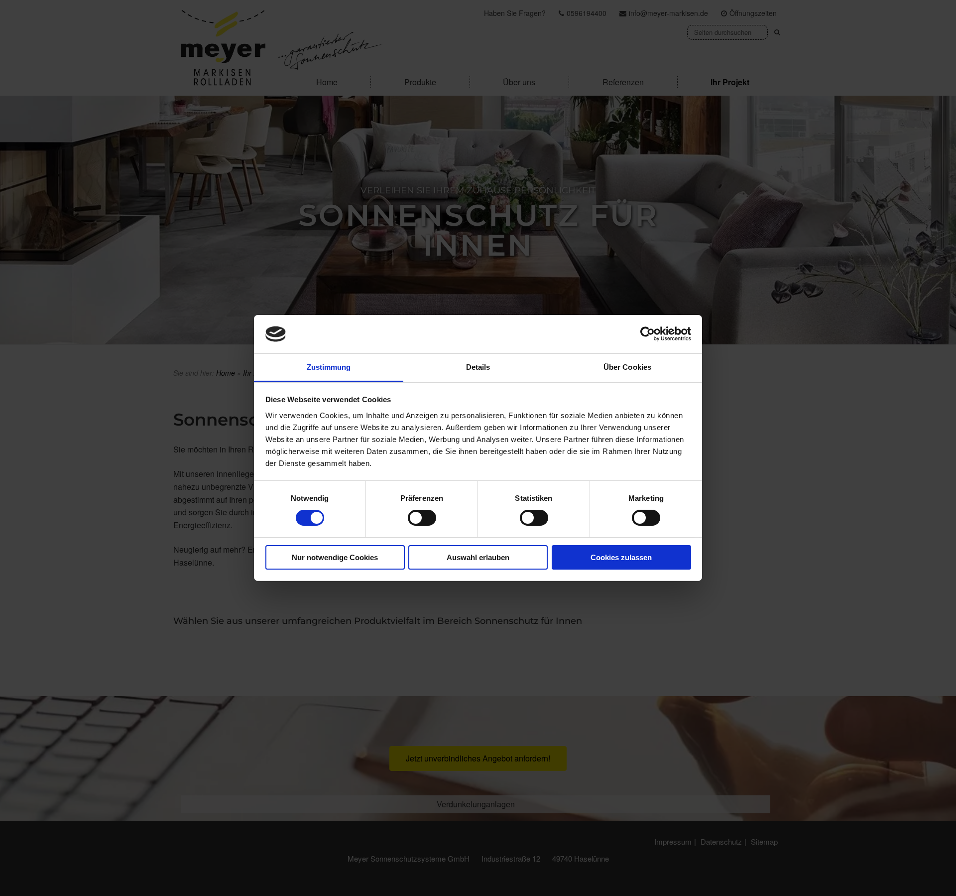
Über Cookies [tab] (627, 367)
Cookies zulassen (621, 557)
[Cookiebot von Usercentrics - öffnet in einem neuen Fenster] (647, 333)
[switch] (422, 518)
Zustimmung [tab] (329, 367)
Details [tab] (478, 367)
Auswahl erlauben (478, 557)
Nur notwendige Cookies (335, 557)
